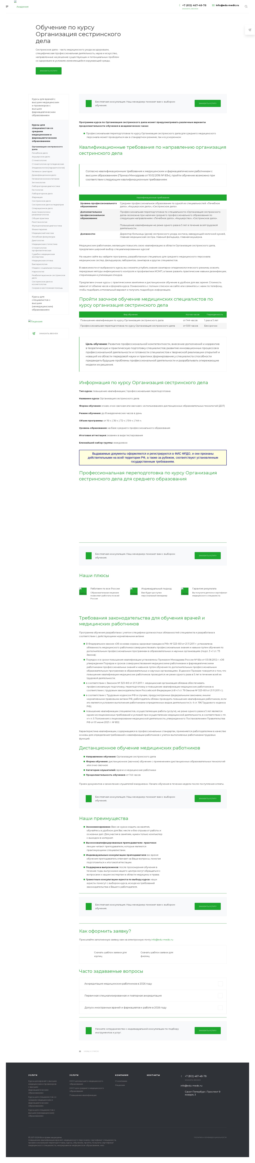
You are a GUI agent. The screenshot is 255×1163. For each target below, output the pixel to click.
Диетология (38, 240)
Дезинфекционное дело (44, 175)
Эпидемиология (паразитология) (48, 168)
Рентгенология (39, 222)
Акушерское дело (41, 156)
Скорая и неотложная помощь (47, 288)
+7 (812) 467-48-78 (196, 1076)
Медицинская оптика (42, 260)
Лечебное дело (40, 153)
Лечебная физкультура (43, 237)
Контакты (153, 1075)
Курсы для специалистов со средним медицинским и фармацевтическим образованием (44, 132)
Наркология (38, 271)
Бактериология (39, 264)
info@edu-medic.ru (162, 939)
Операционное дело (42, 208)
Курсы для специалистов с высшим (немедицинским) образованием (42, 303)
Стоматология (39, 160)
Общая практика (40, 218)
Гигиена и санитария (42, 171)
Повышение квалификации (83, 1095)
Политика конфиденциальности (210, 1137)
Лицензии (120, 1085)
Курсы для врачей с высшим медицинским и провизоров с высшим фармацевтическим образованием (45, 107)
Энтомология (38, 182)
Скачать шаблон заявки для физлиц (157, 954)
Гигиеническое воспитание (45, 179)
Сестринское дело (41, 201)
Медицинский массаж (43, 233)
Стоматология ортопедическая (48, 164)
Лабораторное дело (42, 193)
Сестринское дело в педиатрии (48, 204)
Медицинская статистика (44, 244)
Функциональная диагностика (47, 225)
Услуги (32, 1075)
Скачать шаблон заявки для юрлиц (110, 954)
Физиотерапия (39, 229)
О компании (121, 1081)
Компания (121, 1075)
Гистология (37, 190)
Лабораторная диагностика (46, 186)
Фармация (37, 197)
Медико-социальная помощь (46, 268)
